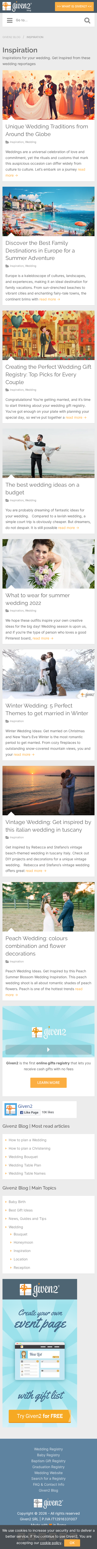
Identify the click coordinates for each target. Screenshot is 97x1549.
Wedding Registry (48, 1449)
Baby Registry (48, 1455)
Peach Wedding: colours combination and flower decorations (36, 946)
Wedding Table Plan (25, 1165)
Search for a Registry (48, 1478)
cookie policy (50, 1543)
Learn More (48, 1082)
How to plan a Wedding (28, 1140)
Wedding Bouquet (23, 1157)
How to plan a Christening (29, 1148)
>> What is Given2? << (74, 6)
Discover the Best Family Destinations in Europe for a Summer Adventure (40, 250)
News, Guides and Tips (27, 1218)
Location (21, 1259)
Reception (22, 1267)
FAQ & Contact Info (48, 1484)
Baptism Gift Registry (48, 1461)
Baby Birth (17, 1202)
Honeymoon (23, 1242)
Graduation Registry (48, 1467)
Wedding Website (48, 1473)
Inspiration (17, 142)
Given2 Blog (11, 37)
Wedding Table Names (27, 1173)
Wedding (30, 142)
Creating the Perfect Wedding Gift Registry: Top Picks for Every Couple (48, 374)
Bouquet (20, 1234)
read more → (49, 299)
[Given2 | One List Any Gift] (48, 1507)
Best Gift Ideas (21, 1210)
